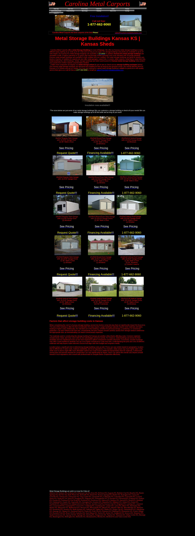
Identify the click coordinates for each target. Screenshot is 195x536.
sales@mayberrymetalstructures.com (110, 70)
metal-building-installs (56, 10)
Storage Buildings (70, 10)
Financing (99, 10)
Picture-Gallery (84, 8)
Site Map (127, 10)
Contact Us (56, 13)
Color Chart (70, 8)
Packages (127, 8)
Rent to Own (113, 10)
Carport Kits (99, 8)
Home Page (56, 8)
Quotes (113, 8)
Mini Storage (84, 10)
